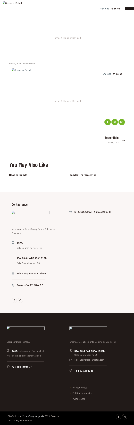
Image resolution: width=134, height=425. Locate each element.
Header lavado (18, 175)
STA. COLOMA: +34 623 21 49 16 (92, 211)
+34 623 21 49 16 (83, 370)
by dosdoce (29, 63)
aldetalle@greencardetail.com (31, 273)
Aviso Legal (79, 398)
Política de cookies (82, 393)
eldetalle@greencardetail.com (26, 355)
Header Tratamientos (82, 175)
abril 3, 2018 (15, 63)
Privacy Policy (80, 387)
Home (56, 37)
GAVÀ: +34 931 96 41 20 (30, 285)
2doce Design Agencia (33, 416)
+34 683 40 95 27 (22, 366)
